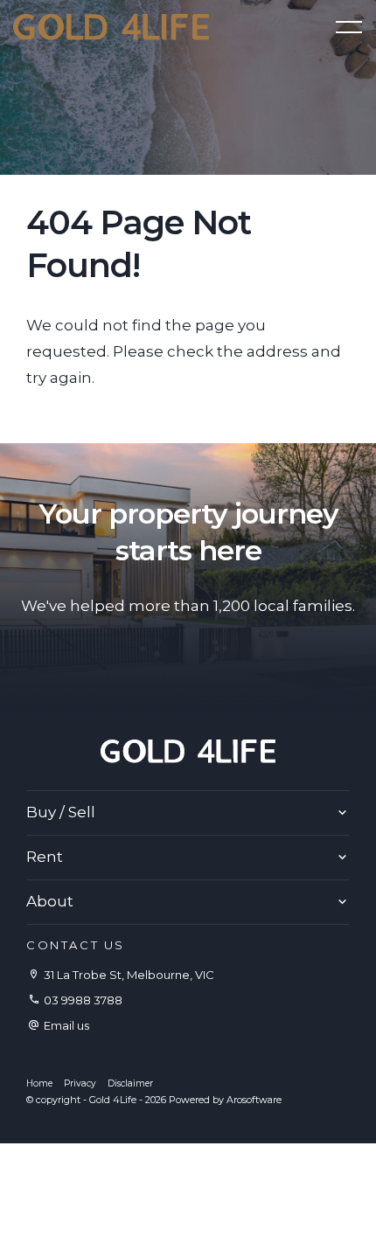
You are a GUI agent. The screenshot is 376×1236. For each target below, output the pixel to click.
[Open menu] (349, 27)
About (49, 901)
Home (39, 1083)
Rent (44, 856)
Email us (66, 1025)
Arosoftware (254, 1100)
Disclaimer (130, 1083)
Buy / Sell (60, 812)
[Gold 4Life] (111, 25)
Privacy (80, 1083)
